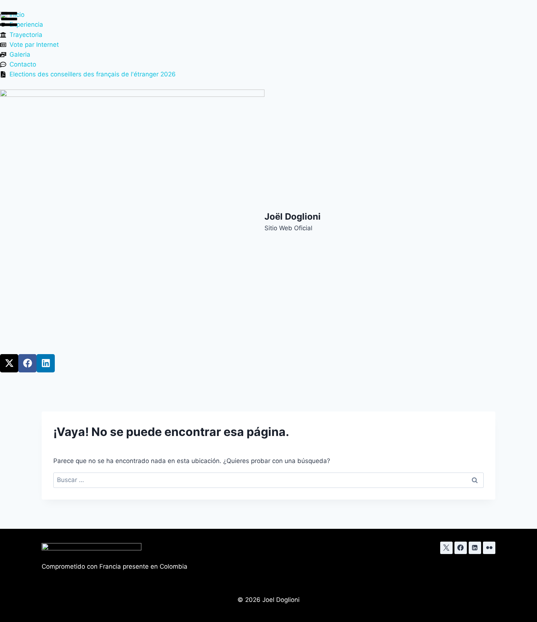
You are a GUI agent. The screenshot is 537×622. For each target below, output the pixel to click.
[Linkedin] (46, 363)
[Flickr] (489, 548)
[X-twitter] (9, 363)
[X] (446, 548)
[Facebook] (27, 363)
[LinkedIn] (475, 548)
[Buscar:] (268, 479)
